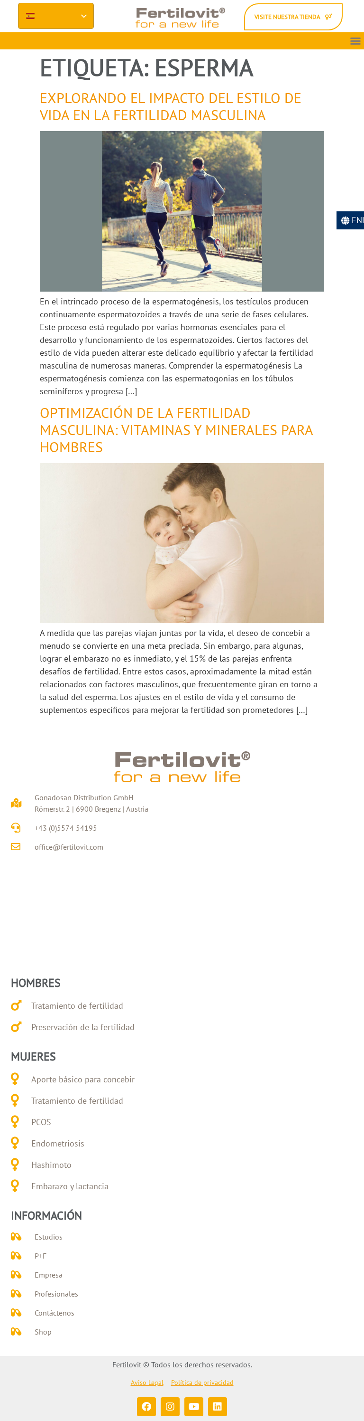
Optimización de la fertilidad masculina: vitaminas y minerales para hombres (176, 429)
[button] (355, 40)
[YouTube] (193, 1406)
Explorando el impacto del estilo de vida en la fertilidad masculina (170, 106)
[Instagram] (170, 1406)
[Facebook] (146, 1406)
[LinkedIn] (217, 1406)
